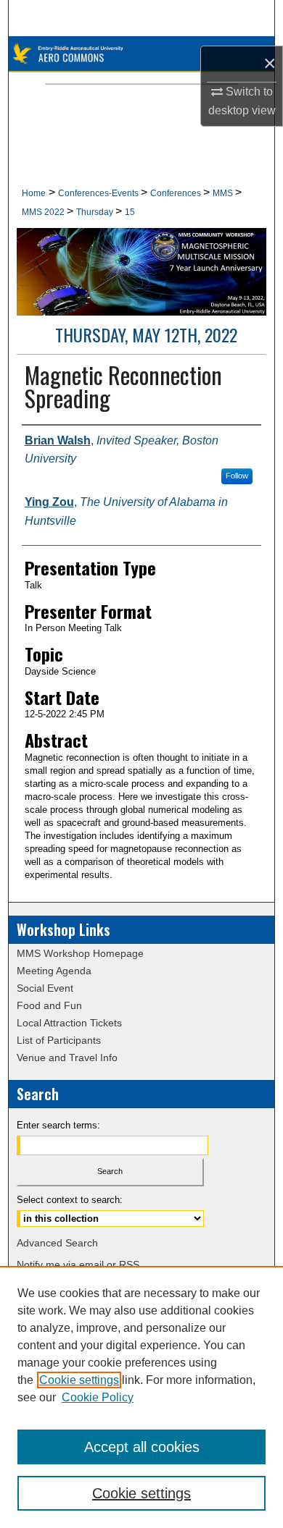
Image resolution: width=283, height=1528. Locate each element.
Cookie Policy (98, 1397)
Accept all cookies (142, 1447)
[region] (141, 1397)
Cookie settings (79, 1380)
